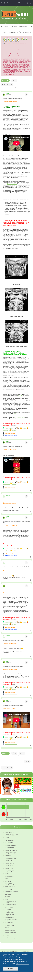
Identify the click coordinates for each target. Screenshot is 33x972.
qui (15, 413)
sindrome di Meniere (10, 930)
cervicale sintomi (9, 847)
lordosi (6, 899)
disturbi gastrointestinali (11, 857)
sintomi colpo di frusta (10, 932)
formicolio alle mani (10, 886)
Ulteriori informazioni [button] (22, 964)
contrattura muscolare (10, 853)
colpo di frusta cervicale (11, 850)
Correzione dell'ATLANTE (10, 428)
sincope (7, 927)
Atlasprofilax (10, 605)
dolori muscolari (9, 871)
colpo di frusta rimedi (10, 852)
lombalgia (7, 896)
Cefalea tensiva (6, 430)
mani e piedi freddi (9, 907)
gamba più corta (9, 888)
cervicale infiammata (10, 845)
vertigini (7, 935)
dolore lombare (9, 868)
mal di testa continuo (10, 901)
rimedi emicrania (9, 922)
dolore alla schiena (9, 863)
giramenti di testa (9, 889)
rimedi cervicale (9, 920)
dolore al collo (8, 860)
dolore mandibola (9, 870)
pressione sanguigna (10, 917)
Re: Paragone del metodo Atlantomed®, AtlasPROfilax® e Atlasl (16, 522)
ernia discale (8, 881)
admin (7, 93)
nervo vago (8, 909)
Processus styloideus (12, 183)
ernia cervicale (8, 880)
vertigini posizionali (10, 938)
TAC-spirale (20, 395)
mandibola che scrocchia (11, 906)
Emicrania (24, 428)
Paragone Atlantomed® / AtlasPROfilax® (16, 32)
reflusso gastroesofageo (11, 919)
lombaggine (8, 894)
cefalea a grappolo (9, 840)
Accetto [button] (10, 968)
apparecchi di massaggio (19, 417)
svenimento (8, 933)
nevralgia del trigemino (11, 911)
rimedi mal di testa (9, 925)
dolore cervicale (9, 866)
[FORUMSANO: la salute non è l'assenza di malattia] (17, 14)
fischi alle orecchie (9, 884)
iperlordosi (7, 893)
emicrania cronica (9, 876)
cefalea (7, 839)
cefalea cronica (9, 842)
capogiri (7, 837)
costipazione (8, 855)
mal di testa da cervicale (11, 902)
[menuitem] (6, 3)
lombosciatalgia (9, 898)
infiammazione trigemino (11, 891)
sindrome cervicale (10, 929)
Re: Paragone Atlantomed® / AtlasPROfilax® (13, 500)
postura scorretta (9, 914)
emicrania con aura (10, 875)
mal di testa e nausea (10, 904)
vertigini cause (8, 937)
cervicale (7, 844)
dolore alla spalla (9, 865)
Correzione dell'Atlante (10, 952)
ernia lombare (8, 883)
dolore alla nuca (9, 862)
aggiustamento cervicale (11, 834)
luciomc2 (8, 495)
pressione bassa (9, 916)
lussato (25, 127)
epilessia (7, 878)
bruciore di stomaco (10, 835)
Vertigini (14, 430)
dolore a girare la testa (10, 858)
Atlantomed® (21, 392)
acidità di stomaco (9, 832)
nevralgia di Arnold (9, 912)
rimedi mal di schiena (10, 924)
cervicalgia (8, 849)
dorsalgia (7, 873)
